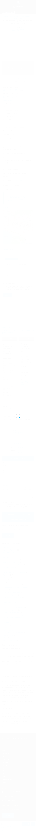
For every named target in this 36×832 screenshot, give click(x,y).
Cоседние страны (8, 547)
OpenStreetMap (26, 243)
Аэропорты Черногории (10, 550)
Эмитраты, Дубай (9, 567)
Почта (4, 782)
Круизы (5, 768)
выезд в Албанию (8, 555)
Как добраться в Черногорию (12, 597)
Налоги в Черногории (10, 602)
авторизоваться (8, 421)
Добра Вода (18, 18)
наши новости (19, 180)
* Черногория (14, 16)
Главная (5, 16)
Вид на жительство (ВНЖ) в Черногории (16, 587)
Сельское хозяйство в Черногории (14, 617)
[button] (18, 224)
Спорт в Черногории (10, 620)
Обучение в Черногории (11, 610)
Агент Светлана (18, 444)
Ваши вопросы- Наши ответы (12, 585)
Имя (4, 463)
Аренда (5, 765)
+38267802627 (8, 796)
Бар (5, 582)
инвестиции (6, 557)
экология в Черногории (10, 640)
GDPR (4, 776)
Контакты (5, 771)
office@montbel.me (20, 453)
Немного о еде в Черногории (12, 605)
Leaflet (22, 243)
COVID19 (6, 577)
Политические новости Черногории (14, 615)
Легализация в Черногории (11, 562)
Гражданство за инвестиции (12, 592)
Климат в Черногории (10, 600)
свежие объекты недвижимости (16, 183)
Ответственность (8, 779)
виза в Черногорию (8, 552)
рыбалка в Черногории (9, 570)
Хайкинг (6, 627)
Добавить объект (8, 12)
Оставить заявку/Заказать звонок (18, 458)
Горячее (5, 756)
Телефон (5, 478)
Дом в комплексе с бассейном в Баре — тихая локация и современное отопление (8, 351)
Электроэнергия (8, 635)
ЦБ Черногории (8, 630)
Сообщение (6, 485)
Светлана (8, 826)
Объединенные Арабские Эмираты (13, 565)
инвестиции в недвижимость (11, 560)
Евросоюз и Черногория (11, 595)
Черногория (6, 575)
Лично (11, 259)
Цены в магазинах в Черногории (13, 632)
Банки (5, 580)
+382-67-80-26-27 (21, 447)
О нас (4, 774)
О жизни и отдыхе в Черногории (13, 607)
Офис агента (6, 753)
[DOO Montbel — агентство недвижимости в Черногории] (18, 3)
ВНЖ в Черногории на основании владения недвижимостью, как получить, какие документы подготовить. (17, 198)
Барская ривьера (26, 16)
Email (4, 470)
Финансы (6, 625)
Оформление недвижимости (12, 612)
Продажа (5, 762)
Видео (6, 590)
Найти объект (7, 759)
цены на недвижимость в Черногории (14, 572)
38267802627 (19, 7)
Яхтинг (5, 637)
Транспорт (7, 622)
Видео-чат (24, 259)
